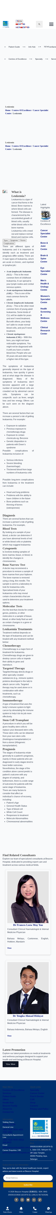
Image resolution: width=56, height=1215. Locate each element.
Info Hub (31, 47)
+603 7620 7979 (10, 1130)
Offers (6, 1099)
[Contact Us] (34, 1208)
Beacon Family (10, 1106)
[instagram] (22, 1200)
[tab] (6, 240)
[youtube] (28, 1200)
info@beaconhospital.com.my (17, 1147)
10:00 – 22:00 (9, 1124)
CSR (32, 1099)
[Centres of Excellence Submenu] (30, 59)
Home (7, 110)
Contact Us (8, 1112)
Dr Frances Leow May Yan (28, 924)
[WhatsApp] (48, 1208)
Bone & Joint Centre (44, 246)
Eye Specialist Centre (45, 271)
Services (7, 1093)
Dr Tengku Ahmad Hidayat (28, 1015)
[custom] (40, 1200)
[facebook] (16, 1200)
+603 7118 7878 (10, 1140)
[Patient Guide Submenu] (24, 47)
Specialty (39, 59)
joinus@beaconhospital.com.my (19, 1152)
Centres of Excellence (18, 59)
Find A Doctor (37, 1096)
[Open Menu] (51, 24)
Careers (34, 1106)
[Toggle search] (39, 24)
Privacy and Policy (39, 1109)
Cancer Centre (37, 1093)
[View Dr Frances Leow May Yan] (28, 897)
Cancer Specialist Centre (45, 233)
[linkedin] (34, 1200)
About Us (7, 1109)
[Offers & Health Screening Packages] (21, 1208)
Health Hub (8, 1103)
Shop (32, 1103)
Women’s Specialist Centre (45, 299)
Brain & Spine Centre (44, 258)
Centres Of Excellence (21, 110)
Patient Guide (14, 47)
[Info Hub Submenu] (39, 47)
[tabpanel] (18, 303)
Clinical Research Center (45, 330)
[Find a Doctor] (7, 1208)
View (9, 948)
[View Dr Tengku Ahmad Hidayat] (28, 988)
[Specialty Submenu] (46, 59)
